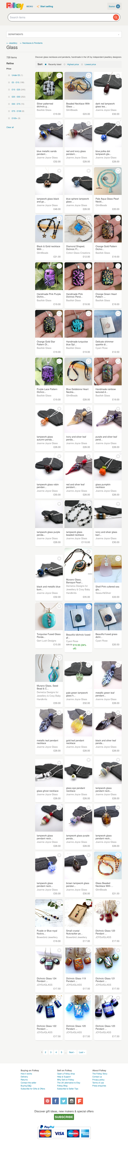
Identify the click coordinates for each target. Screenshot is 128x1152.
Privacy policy (98, 1079)
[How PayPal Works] (64, 1140)
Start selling (46, 6)
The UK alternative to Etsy (68, 1082)
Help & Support (64, 1076)
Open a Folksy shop (66, 1073)
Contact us (97, 1076)
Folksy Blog (62, 1085)
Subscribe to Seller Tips (67, 1088)
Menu (29, 6)
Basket (113, 6)
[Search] (116, 17)
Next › (72, 1052)
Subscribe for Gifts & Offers (33, 1088)
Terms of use (98, 1082)
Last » (82, 1052)
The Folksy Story (99, 1073)
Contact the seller (28, 1082)
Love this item (59, 75)
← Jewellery (11, 43)
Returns (24, 1079)
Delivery (24, 1076)
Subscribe (64, 1117)
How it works (26, 1073)
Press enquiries (99, 1085)
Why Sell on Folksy (65, 1079)
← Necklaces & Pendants (31, 43)
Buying (26, 1085)
